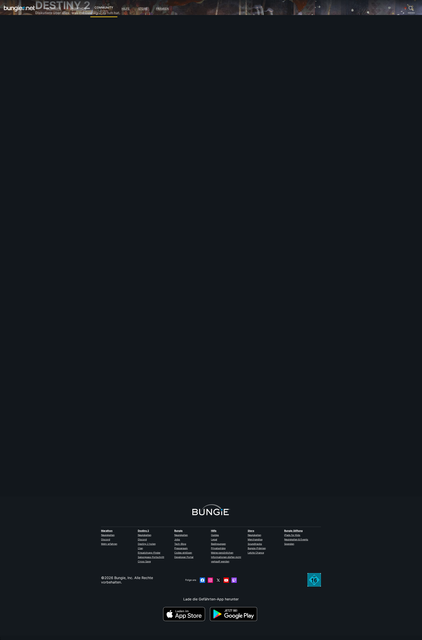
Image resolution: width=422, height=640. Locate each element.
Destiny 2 (53, 8)
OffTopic (45, 116)
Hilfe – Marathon (52, 121)
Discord (105, 539)
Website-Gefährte (53, 77)
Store (142, 8)
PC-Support (48, 90)
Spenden (289, 543)
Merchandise (255, 539)
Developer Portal (183, 557)
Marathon (78, 8)
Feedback (46, 33)
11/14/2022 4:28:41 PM (165, 201)
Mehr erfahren (109, 543)
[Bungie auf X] (218, 580)
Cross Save (144, 561)
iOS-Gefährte (49, 81)
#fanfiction (154, 175)
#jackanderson (183, 175)
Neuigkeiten (108, 535)
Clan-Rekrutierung (53, 108)
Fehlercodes (48, 55)
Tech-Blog (180, 543)
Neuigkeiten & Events (296, 539)
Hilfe (126, 8)
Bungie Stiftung (293, 530)
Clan (140, 548)
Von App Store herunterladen (186, 614)
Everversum (48, 64)
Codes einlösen (183, 552)
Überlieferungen (51, 42)
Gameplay (46, 46)
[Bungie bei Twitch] (234, 580)
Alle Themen (48, 24)
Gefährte (45, 103)
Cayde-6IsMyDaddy (141, 78)
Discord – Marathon (54, 125)
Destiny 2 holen (147, 543)
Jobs (177, 539)
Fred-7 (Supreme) (139, 477)
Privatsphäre (218, 548)
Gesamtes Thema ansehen (146, 192)
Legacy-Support (51, 99)
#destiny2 (140, 175)
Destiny (19, 8)
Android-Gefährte (53, 86)
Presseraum (181, 548)
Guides (215, 535)
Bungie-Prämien (257, 548)
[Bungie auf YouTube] (226, 580)
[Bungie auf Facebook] (202, 580)
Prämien (162, 8)
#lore (128, 175)
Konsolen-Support (53, 94)
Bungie (178, 530)
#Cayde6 (167, 175)
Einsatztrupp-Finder (149, 552)
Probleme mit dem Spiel (58, 68)
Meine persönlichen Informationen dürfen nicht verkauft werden (226, 557)
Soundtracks (255, 543)
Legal (214, 539)
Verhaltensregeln (50, 131)
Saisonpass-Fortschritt (151, 557)
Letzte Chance (256, 552)
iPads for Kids (292, 535)
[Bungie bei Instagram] (210, 580)
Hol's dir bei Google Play (234, 614)
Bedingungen (218, 543)
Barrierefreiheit (50, 72)
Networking (48, 59)
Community (104, 7)
